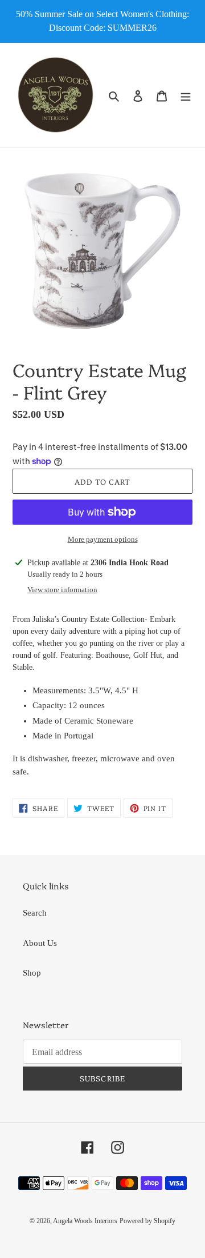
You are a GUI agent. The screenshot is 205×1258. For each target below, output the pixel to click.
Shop (32, 972)
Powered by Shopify (147, 1221)
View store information (62, 589)
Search (35, 912)
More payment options (103, 539)
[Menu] (186, 95)
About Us (40, 943)
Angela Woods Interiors (85, 1221)
